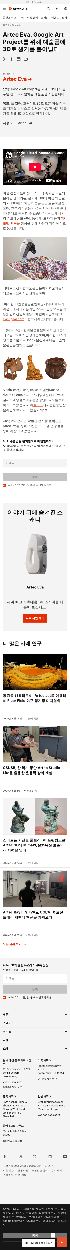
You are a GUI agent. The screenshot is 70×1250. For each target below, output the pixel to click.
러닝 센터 (32, 17)
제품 (6, 1014)
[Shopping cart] (57, 8)
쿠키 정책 (56, 1170)
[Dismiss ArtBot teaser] (53, 1235)
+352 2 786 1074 (12, 1086)
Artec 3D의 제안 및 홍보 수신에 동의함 (30, 485)
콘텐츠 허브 (9, 17)
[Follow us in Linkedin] (50, 1156)
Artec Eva (15, 79)
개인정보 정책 (40, 1170)
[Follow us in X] (34, 1156)
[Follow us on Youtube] (65, 1156)
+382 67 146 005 (12, 1140)
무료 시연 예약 (35, 618)
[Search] (48, 8)
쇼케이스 (8, 1023)
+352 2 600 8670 (12, 1082)
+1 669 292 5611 (47, 1079)
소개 (6, 1048)
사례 (21, 17)
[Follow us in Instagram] (20, 1156)
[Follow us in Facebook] (4, 1156)
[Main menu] (4, 8)
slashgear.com (13, 319)
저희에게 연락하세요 (15, 1174)
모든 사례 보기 (12, 944)
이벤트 (55, 17)
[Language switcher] (65, 8)
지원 (6, 1040)
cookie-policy (11, 1221)
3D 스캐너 (8, 73)
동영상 (44, 17)
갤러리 (38, 405)
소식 (64, 17)
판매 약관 (22, 1170)
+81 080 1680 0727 (49, 1115)
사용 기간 (8, 1170)
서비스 (7, 1031)
